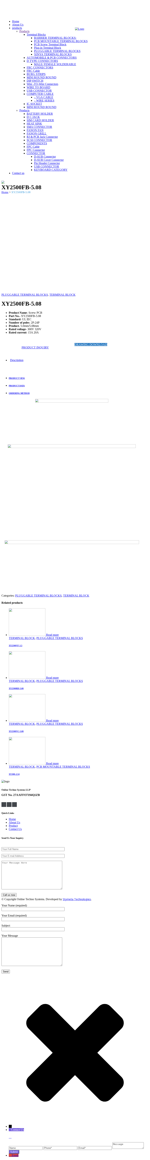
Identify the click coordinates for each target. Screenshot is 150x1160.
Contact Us (15, 829)
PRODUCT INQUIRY (35, 347)
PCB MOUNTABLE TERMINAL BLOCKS (63, 766)
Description (16, 360)
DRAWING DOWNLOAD (90, 344)
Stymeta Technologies (77, 899)
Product (13, 825)
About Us (14, 822)
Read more (52, 634)
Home (4, 192)
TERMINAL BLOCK (62, 294)
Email (15, 1155)
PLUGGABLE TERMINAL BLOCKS (24, 294)
